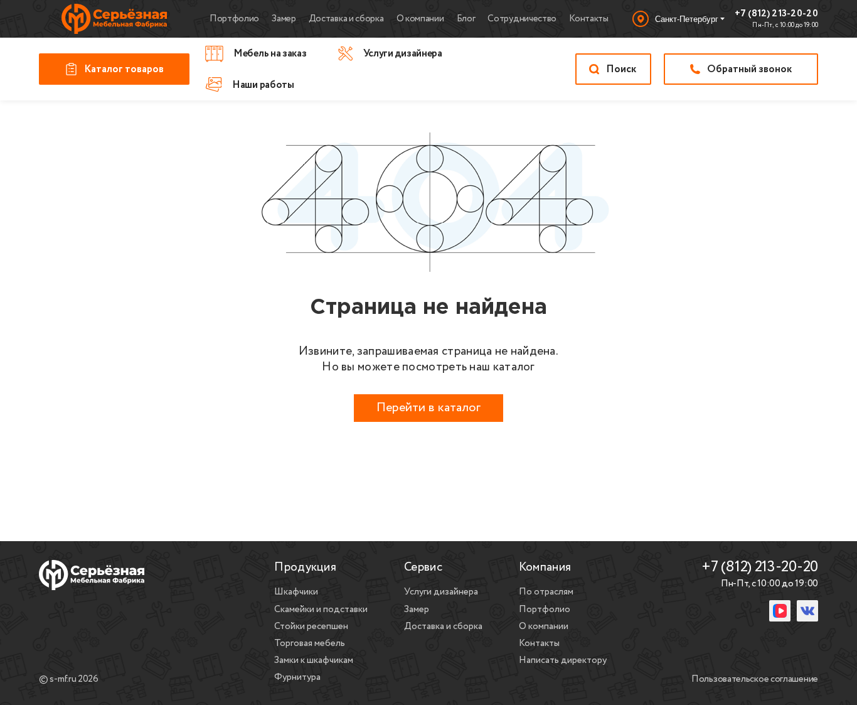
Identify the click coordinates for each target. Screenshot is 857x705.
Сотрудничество (521, 19)
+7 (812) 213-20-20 (776, 14)
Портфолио (234, 19)
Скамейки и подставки (321, 609)
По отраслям (546, 592)
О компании (420, 19)
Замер (284, 19)
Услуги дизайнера (441, 592)
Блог (466, 19)
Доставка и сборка (346, 19)
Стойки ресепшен (311, 626)
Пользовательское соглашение (754, 680)
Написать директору (563, 660)
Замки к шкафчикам (313, 660)
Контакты (589, 19)
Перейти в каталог (428, 408)
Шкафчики (296, 592)
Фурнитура (297, 677)
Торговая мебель (309, 643)
